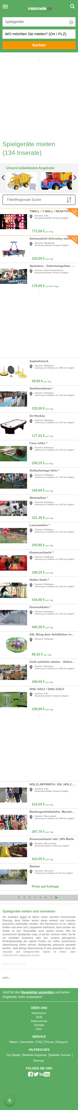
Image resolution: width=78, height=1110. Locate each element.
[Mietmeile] (40, 10)
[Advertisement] (39, 99)
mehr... (6, 977)
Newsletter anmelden (37, 992)
